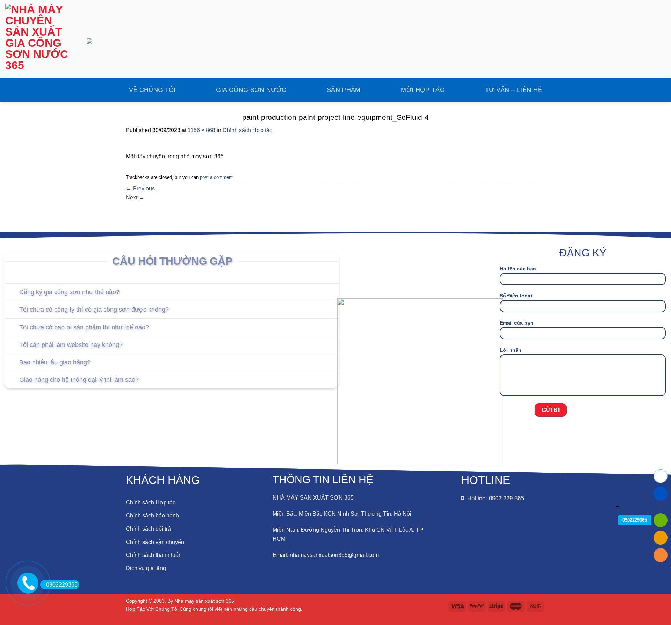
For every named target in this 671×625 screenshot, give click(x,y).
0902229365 (62, 585)
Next (135, 198)
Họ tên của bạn (518, 268)
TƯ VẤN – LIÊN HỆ (513, 89)
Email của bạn (516, 323)
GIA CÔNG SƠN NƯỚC (251, 89)
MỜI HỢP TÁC (423, 89)
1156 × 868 (201, 130)
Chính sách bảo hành (152, 515)
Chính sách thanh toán (154, 555)
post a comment (216, 177)
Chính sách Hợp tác (247, 130)
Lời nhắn (510, 350)
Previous (140, 188)
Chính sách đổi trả (148, 529)
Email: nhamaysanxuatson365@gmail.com (326, 555)
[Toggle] (12, 292)
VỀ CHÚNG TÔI (152, 89)
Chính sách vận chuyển (155, 542)
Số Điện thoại (516, 295)
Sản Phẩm (344, 89)
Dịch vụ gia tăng (146, 568)
